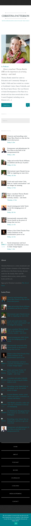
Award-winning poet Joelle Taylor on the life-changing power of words (18, 208)
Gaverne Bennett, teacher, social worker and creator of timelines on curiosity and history (18, 396)
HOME (15, 446)
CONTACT (15, 501)
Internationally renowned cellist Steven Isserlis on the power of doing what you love (17, 220)
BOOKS (15, 470)
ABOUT (15, 454)
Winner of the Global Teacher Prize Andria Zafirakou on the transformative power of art (18, 232)
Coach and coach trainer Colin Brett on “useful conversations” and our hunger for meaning (18, 183)
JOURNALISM (15, 478)
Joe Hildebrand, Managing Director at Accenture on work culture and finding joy (18, 413)
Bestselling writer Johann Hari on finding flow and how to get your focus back (17, 421)
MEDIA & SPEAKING (15, 493)
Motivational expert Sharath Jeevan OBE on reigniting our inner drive (18, 172)
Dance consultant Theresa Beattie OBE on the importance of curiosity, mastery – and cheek (14, 71)
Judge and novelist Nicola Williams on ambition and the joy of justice (18, 161)
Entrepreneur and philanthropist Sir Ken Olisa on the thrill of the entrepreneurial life (18, 150)
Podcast (6, 66)
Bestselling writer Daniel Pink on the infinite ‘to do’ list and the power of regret (17, 388)
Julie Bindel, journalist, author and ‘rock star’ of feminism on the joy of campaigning (18, 404)
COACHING (15, 485)
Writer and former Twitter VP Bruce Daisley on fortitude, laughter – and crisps (16, 372)
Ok (16, 523)
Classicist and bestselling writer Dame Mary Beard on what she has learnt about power (18, 138)
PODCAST (15, 462)
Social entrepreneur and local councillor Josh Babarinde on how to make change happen (18, 245)
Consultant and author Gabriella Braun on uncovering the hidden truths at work (17, 380)
